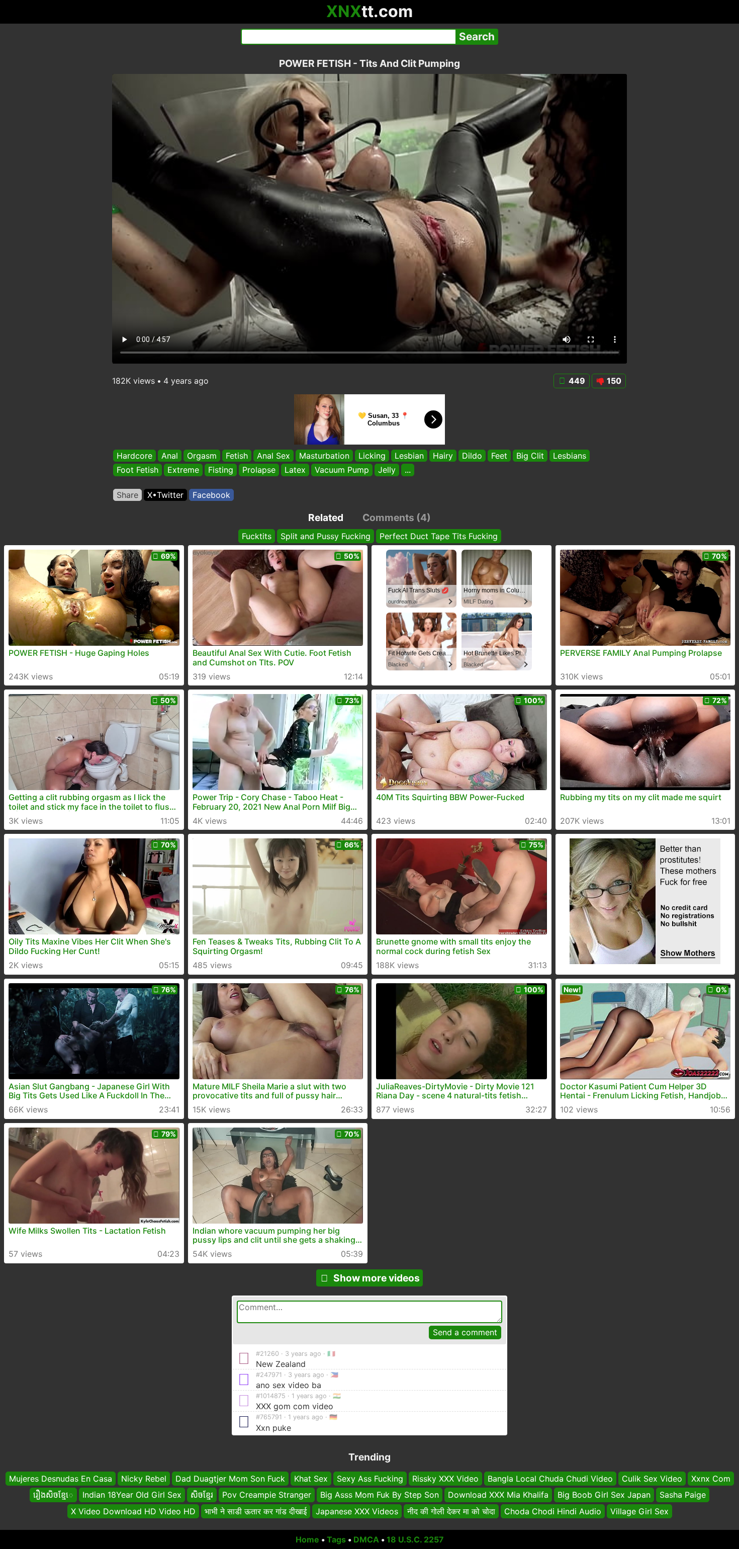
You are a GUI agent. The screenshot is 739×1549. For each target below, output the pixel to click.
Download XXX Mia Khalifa (498, 1495)
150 (614, 381)
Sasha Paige (683, 1495)
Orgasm (202, 456)
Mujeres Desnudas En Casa (60, 1479)
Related (325, 517)
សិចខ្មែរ (202, 1495)
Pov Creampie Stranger (266, 1495)
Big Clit (530, 456)
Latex (295, 470)
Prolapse (258, 470)
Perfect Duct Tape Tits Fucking (439, 536)
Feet (499, 456)
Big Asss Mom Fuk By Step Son (379, 1495)
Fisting (220, 470)
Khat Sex (311, 1479)
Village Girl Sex (639, 1511)
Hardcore (134, 456)
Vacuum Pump (342, 470)
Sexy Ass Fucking (370, 1479)
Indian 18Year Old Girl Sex (131, 1495)
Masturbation (324, 456)
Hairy (443, 456)
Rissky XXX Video (445, 1479)
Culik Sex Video (652, 1479)
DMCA (366, 1539)
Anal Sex (273, 456)
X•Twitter (165, 495)
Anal (169, 456)
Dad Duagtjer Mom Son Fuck (230, 1479)
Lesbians (569, 456)
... (408, 470)
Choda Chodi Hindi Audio (552, 1511)
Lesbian (409, 456)
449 (577, 381)
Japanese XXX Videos (357, 1511)
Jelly (387, 470)
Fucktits (256, 536)
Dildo (472, 456)
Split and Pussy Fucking (326, 536)
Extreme (183, 470)
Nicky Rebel (143, 1479)
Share (127, 495)
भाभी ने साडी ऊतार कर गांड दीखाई (256, 1511)
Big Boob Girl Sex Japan (604, 1495)
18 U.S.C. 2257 (415, 1539)
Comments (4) (396, 517)
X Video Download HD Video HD (133, 1511)
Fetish (237, 456)
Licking (372, 456)
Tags (336, 1539)
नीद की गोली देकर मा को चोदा (451, 1511)
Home (307, 1539)
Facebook (211, 495)
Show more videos (376, 1278)
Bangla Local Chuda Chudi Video (550, 1479)
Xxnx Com (710, 1479)
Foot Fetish (137, 470)
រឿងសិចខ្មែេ (53, 1495)
